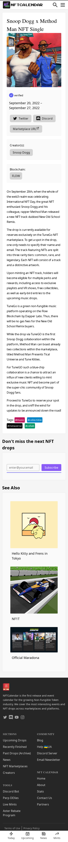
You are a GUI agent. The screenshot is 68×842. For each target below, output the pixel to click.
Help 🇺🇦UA (44, 747)
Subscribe (51, 468)
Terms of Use (12, 828)
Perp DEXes (11, 798)
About (41, 785)
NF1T (16, 619)
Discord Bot (11, 791)
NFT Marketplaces (15, 766)
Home (41, 778)
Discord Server (47, 753)
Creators (9, 773)
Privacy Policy (31, 828)
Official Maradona (25, 657)
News (7, 760)
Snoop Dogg (21, 152)
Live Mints (10, 804)
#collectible (35, 420)
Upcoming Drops (14, 740)
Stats (40, 791)
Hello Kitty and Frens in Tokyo (30, 555)
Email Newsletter (48, 760)
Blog (40, 740)
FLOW (16, 176)
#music (19, 420)
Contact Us (44, 798)
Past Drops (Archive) (17, 753)
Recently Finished (15, 747)
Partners (43, 804)
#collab (29, 426)
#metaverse (14, 426)
